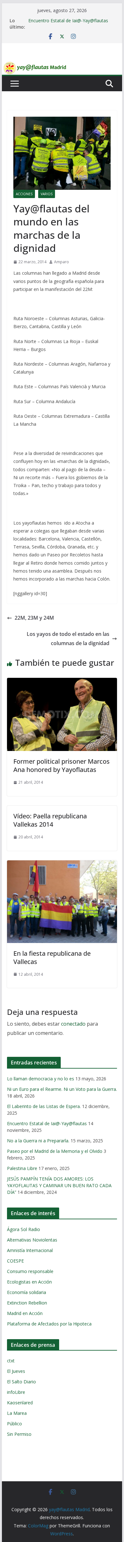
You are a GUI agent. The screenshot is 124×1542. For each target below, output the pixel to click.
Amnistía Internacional (30, 1250)
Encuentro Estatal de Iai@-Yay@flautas (68, 20)
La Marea (17, 1413)
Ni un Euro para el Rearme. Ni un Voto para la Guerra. (62, 1089)
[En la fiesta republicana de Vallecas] (62, 864)
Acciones (24, 194)
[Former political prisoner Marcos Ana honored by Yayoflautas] (62, 682)
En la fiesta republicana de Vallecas (52, 957)
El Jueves (16, 1371)
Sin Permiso (19, 1434)
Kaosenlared (20, 1403)
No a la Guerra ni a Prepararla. (38, 1141)
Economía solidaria (26, 1292)
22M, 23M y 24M (34, 617)
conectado (73, 1023)
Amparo (61, 262)
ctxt (11, 1361)
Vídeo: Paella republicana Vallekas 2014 (50, 820)
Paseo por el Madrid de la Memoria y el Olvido (54, 1151)
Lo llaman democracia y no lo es (40, 1079)
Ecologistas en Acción (29, 1282)
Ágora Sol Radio (23, 1229)
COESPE (15, 1261)
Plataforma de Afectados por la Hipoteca (49, 1324)
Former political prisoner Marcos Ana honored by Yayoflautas (61, 765)
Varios (46, 194)
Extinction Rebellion (27, 1303)
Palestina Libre (22, 1168)
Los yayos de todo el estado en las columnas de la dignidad (68, 638)
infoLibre (16, 1392)
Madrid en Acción (25, 1313)
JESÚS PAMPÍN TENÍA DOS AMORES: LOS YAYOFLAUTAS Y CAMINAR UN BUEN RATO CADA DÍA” (59, 1185)
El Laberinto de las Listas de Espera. (44, 1106)
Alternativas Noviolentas (32, 1240)
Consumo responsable (30, 1271)
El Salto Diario (21, 1382)
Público (14, 1424)
